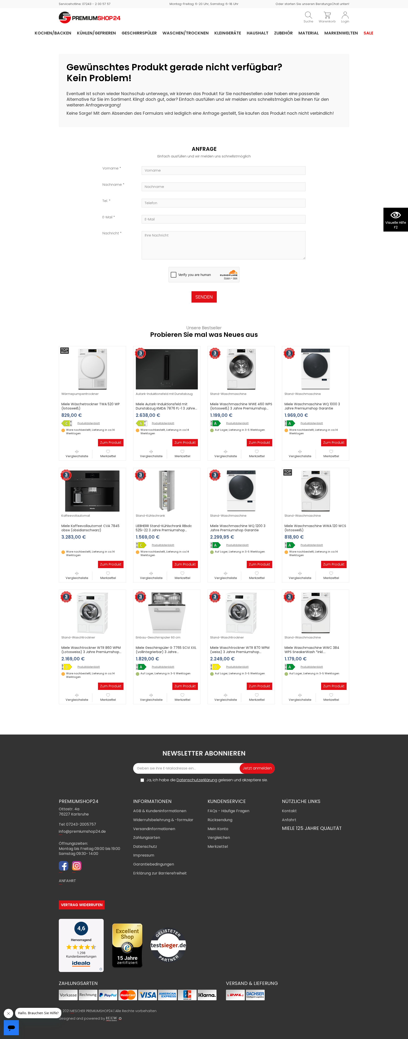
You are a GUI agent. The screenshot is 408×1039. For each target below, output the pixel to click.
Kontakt (289, 811)
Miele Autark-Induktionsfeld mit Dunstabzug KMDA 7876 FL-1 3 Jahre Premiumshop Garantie (165, 408)
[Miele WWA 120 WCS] (292, 545)
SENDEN (204, 297)
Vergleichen (219, 837)
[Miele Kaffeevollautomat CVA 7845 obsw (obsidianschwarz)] (92, 491)
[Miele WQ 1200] (217, 545)
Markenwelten (341, 33)
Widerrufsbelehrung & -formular (163, 820)
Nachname (112, 184)
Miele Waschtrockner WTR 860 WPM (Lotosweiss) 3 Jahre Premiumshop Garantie (91, 652)
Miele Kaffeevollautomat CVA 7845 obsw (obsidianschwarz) (90, 528)
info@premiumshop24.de (82, 831)
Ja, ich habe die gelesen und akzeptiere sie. (207, 780)
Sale (368, 33)
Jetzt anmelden (257, 768)
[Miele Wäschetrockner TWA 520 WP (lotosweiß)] (92, 369)
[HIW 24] (111, 1018)
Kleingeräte (227, 33)
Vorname (110, 168)
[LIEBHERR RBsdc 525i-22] (143, 545)
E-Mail (107, 217)
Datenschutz (145, 846)
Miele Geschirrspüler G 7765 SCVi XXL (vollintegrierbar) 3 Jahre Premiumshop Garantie (166, 652)
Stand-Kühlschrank (150, 516)
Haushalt (257, 33)
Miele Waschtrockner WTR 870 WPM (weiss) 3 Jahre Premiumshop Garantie (239, 652)
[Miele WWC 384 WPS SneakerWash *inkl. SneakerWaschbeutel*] (292, 667)
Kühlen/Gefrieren (96, 33)
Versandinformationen (154, 829)
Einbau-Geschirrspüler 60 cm (158, 637)
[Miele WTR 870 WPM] (217, 667)
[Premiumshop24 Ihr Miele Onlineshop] (89, 17)
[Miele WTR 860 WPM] (68, 667)
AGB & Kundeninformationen (159, 811)
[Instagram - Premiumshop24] (76, 866)
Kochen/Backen (53, 33)
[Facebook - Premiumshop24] (63, 866)
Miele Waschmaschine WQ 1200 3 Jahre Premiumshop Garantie (237, 528)
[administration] (120, 1018)
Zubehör (283, 33)
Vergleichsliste (77, 456)
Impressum (143, 855)
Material (308, 33)
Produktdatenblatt (88, 423)
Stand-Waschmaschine (228, 394)
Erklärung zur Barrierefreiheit (160, 873)
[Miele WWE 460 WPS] (217, 423)
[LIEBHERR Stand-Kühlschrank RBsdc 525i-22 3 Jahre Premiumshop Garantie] (167, 491)
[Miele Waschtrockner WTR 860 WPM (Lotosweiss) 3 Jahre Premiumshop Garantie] (92, 612)
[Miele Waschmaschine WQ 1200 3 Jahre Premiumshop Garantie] (241, 491)
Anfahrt (289, 820)
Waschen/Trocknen (185, 33)
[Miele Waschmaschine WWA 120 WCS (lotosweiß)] (316, 491)
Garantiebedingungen (153, 864)
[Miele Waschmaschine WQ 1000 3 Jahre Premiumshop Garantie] (316, 369)
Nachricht (110, 233)
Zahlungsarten (146, 837)
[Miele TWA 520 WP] (68, 423)
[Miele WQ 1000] (292, 423)
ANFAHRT (67, 880)
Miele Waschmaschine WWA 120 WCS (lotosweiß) (315, 528)
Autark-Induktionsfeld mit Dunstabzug (164, 394)
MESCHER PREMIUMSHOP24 (91, 1011)
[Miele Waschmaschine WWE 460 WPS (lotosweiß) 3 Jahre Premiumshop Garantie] (241, 369)
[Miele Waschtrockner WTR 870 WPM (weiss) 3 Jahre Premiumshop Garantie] (241, 612)
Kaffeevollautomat (75, 516)
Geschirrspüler (139, 33)
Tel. (105, 201)
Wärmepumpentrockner (80, 394)
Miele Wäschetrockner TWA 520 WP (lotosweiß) (90, 406)
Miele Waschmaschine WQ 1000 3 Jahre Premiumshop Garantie (312, 406)
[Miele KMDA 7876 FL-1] (143, 423)
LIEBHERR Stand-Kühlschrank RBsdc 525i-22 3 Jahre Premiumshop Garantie (164, 530)
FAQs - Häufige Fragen (228, 811)
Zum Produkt (110, 442)
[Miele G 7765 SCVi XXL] (143, 667)
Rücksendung (220, 820)
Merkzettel (108, 456)
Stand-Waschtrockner (78, 637)
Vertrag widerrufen (81, 905)
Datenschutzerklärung (197, 780)
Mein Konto (218, 829)
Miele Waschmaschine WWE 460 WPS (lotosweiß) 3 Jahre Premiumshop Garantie (241, 408)
